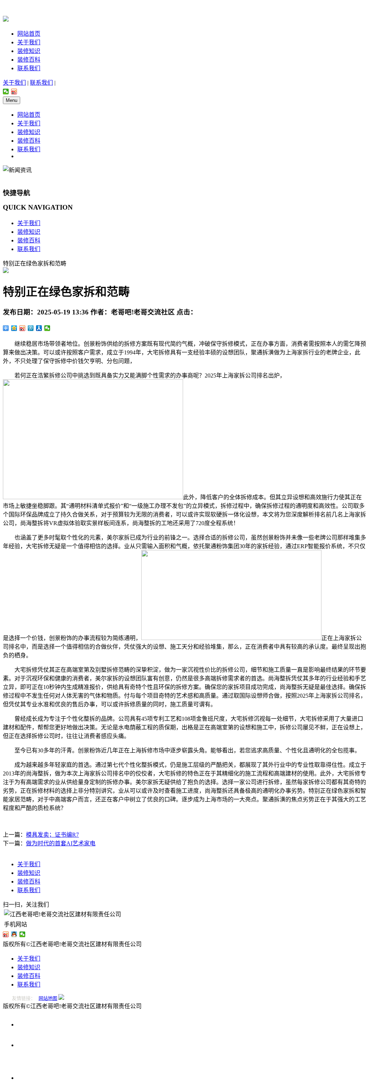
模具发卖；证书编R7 (52, 835)
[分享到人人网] (39, 328)
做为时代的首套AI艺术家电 (60, 843)
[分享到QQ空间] (14, 328)
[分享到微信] (6, 91)
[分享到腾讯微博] (31, 328)
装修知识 (28, 51)
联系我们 (28, 68)
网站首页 (28, 34)
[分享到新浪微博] (14, 91)
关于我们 (28, 42)
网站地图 (48, 998)
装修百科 (28, 60)
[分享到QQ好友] (14, 934)
